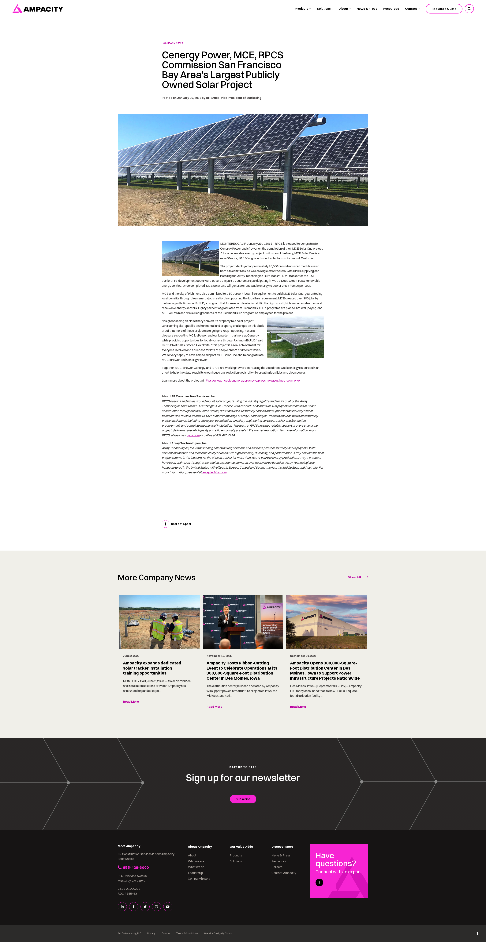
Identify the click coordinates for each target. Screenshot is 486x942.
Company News (173, 43)
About (343, 8)
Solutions (324, 8)
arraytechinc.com (214, 472)
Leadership (195, 873)
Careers (276, 867)
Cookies (166, 933)
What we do (196, 867)
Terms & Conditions (187, 933)
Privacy (151, 933)
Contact (411, 8)
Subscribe (243, 799)
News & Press (367, 8)
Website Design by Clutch (218, 933)
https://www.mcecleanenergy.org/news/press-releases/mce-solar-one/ (252, 380)
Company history (199, 878)
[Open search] (469, 8)
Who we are (196, 861)
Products (301, 8)
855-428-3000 (136, 867)
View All (354, 577)
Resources (391, 8)
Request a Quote (444, 9)
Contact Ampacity (283, 873)
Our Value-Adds (241, 846)
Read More (131, 701)
